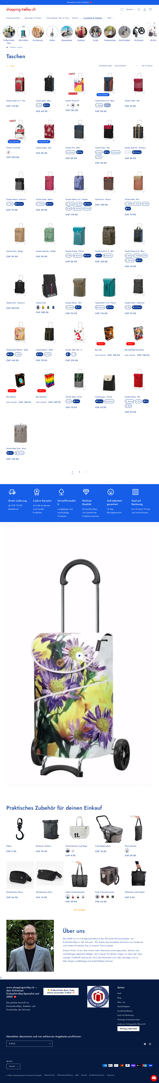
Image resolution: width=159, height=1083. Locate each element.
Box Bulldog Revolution (134, 350)
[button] (14, 18)
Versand (84, 1075)
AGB (76, 1075)
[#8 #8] (68, 105)
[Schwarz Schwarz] (38, 307)
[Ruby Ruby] (73, 897)
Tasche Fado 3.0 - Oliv (104, 251)
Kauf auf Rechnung (125, 1015)
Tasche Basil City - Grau (16, 448)
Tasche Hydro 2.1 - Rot (15, 101)
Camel (71, 307)
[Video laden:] (79, 655)
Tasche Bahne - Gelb (44, 350)
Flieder (41, 204)
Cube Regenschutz (103, 846)
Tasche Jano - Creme (103, 397)
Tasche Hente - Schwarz (16, 199)
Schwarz (71, 152)
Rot (40, 105)
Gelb (129, 204)
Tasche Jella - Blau (43, 101)
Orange (71, 204)
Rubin (50, 204)
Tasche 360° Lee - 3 (74, 350)
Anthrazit (138, 307)
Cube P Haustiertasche (104, 892)
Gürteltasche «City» (44, 892)
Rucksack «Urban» (43, 846)
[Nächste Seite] (86, 472)
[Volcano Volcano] (127, 851)
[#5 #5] (8, 152)
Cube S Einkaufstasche (75, 892)
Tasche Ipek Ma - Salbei (46, 251)
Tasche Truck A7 (72, 101)
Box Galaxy (11, 397)
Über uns (121, 1002)
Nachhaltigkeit (123, 1006)
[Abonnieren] (49, 1044)
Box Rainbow (41, 397)
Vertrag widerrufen (128, 1028)
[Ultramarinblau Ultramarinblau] (53, 307)
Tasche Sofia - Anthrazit (135, 303)
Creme (100, 401)
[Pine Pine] (68, 897)
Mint (10, 204)
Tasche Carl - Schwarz (15, 303)
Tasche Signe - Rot (43, 148)
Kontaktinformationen (96, 1075)
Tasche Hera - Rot (102, 148)
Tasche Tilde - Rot (132, 101)
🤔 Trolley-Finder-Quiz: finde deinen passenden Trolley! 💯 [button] (61, 991)
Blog (119, 998)
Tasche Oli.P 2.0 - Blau (104, 101)
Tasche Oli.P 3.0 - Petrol (105, 303)
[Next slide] (154, 23)
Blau (47, 105)
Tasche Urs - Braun (103, 199)
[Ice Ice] (83, 897)
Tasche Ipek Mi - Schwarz (135, 148)
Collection (13, 47)
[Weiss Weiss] (73, 851)
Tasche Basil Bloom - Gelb (17, 350)
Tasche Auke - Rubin (44, 199)
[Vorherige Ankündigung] (7, 2)
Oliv (80, 204)
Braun (138, 204)
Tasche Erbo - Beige (14, 251)
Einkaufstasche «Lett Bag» (76, 846)
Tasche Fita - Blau (73, 148)
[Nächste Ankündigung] (152, 2)
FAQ (119, 993)
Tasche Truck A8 (13, 148)
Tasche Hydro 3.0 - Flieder (77, 199)
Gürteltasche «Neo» (14, 892)
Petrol (88, 208)
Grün (146, 204)
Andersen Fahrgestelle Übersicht (131, 1024)
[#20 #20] (73, 105)
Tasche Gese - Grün (74, 397)
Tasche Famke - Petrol (75, 251)
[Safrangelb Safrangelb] (43, 307)
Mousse (130, 401)
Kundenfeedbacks (125, 1011)
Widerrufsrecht (49, 1075)
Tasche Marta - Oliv (74, 303)
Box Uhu (98, 350)
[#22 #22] (78, 105)
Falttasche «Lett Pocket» (135, 892)
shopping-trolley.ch (20, 1075)
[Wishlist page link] (122, 9)
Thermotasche (130, 846)
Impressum (111, 1075)
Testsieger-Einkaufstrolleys (128, 1019)
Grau (129, 256)
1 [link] (72, 471)
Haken (9, 846)
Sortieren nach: (105, 65)
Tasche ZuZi (41, 303)
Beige (100, 105)
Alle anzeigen (79, 909)
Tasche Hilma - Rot (132, 397)
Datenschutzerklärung (65, 1075)
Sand (100, 152)
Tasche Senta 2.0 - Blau (134, 251)
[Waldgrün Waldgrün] (48, 307)
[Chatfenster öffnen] (154, 1078)
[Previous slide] (149, 23)
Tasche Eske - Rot (132, 199)
